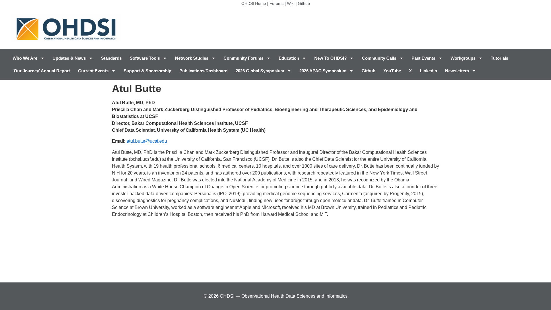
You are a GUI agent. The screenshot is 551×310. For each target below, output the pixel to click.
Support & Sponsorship (147, 70)
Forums (276, 3)
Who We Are (25, 58)
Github (304, 3)
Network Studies (191, 58)
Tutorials (499, 58)
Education (289, 58)
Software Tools (145, 58)
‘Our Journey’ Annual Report (41, 70)
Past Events (423, 58)
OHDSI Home (253, 3)
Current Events (93, 70)
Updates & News (69, 58)
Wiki (290, 3)
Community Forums (243, 58)
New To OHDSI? (330, 58)
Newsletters (457, 70)
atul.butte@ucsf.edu (147, 141)
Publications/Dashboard (203, 70)
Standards (111, 58)
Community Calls (379, 58)
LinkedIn (428, 70)
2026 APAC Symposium (322, 70)
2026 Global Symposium (260, 70)
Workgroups (463, 58)
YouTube (392, 70)
